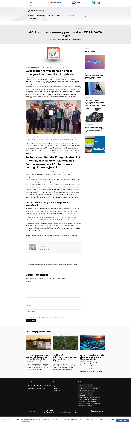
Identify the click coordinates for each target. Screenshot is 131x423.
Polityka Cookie (26, 421)
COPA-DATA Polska (44, 246)
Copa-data (49, 235)
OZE (80, 386)
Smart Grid (74, 235)
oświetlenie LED (94, 399)
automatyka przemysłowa (86, 390)
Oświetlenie (71, 15)
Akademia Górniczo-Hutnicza (38, 235)
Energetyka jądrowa (96, 403)
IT (64, 15)
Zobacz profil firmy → (45, 249)
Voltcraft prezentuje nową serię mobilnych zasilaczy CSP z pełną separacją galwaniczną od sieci (94, 129)
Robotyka (90, 405)
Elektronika (50, 15)
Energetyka (59, 15)
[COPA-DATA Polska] (32, 247)
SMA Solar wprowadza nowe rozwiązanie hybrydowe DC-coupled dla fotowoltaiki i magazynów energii (37, 358)
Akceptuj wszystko (122, 420)
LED (89, 388)
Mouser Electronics (83, 397)
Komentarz (29, 281)
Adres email (29, 305)
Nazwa (28, 300)
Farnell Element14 (82, 405)
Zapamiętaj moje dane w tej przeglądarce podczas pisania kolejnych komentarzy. (46, 317)
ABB (80, 399)
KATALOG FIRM (32, 18)
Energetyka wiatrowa (92, 401)
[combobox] (94, 17)
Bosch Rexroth (83, 395)
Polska (90, 395)
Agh (29, 235)
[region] (65, 420)
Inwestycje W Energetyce (84, 403)
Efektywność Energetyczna (86, 393)
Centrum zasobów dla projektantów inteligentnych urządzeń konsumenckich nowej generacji (94, 76)
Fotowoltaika (95, 388)
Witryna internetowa (30, 311)
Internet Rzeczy (82, 401)
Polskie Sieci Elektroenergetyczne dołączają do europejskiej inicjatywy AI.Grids (65, 358)
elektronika (82, 388)
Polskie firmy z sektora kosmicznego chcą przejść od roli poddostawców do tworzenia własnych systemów (95, 103)
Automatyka (31, 15)
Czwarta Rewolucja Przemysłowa (61, 235)
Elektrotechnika (41, 15)
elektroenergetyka (95, 397)
